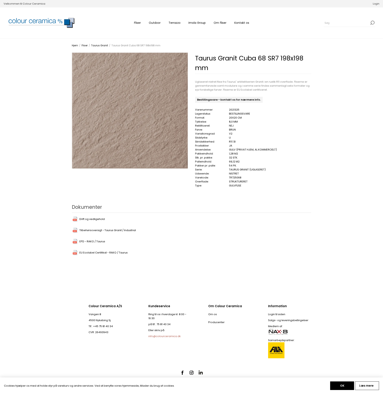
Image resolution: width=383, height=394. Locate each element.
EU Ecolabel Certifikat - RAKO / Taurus (103, 252)
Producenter (216, 322)
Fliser (137, 23)
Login (376, 3)
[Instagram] (191, 373)
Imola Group (197, 23)
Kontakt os (241, 23)
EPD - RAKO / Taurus (92, 241)
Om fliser (220, 23)
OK (342, 386)
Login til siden (276, 314)
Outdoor (155, 23)
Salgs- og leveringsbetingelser (288, 320)
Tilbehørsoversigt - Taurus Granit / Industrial (107, 230)
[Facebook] (182, 373)
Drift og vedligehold (92, 219)
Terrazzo (175, 23)
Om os (212, 314)
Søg (372, 23)
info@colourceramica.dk (164, 336)
